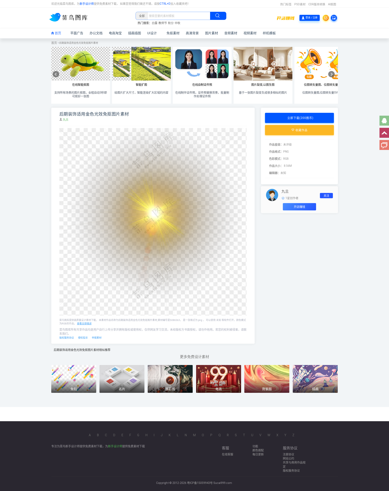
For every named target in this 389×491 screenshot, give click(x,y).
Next (331, 74)
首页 (57, 33)
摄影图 (170, 389)
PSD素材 (300, 4)
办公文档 (96, 33)
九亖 (66, 119)
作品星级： (276, 144)
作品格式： (276, 151)
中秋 (177, 23)
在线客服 (227, 454)
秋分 (171, 23)
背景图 (267, 389)
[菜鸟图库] (70, 17)
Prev (56, 74)
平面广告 (76, 33)
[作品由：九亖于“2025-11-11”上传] (272, 194)
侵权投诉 (83, 337)
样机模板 (269, 33)
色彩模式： (276, 158)
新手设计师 (87, 3)
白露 (154, 23)
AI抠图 (332, 4)
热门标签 (286, 4)
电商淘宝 (115, 33)
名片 (122, 389)
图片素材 (211, 33)
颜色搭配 (258, 450)
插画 (315, 389)
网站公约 (288, 458)
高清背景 (192, 33)
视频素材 (250, 33)
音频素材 (230, 33)
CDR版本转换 (316, 4)
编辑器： (274, 172)
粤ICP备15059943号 (200, 483)
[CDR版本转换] (334, 18)
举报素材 (97, 337)
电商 (218, 389)
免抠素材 (173, 33)
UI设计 (152, 33)
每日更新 (258, 454)
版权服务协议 (66, 337)
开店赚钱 (299, 206)
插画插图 (134, 33)
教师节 (162, 23)
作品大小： (276, 165)
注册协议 (288, 454)
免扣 (74, 389)
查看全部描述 (84, 323)
